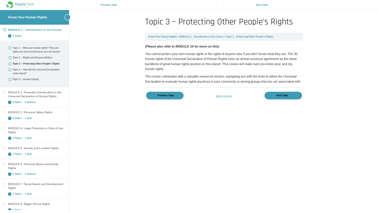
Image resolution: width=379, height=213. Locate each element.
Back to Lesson (224, 96)
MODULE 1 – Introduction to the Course (201, 36)
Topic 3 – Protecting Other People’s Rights (249, 36)
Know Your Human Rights (27, 17)
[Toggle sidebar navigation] (61, 17)
